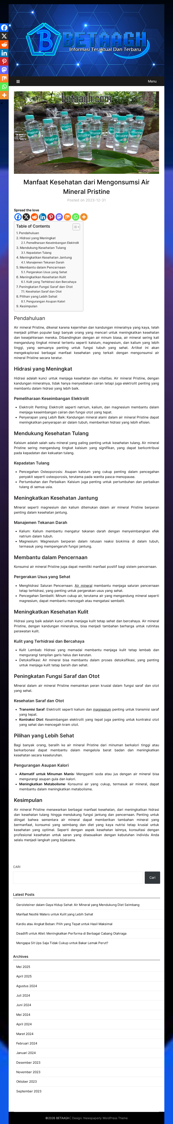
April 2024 (24, 1024)
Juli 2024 (23, 995)
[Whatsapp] (75, 217)
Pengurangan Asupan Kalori (45, 301)
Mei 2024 (23, 1015)
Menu (152, 81)
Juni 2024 (23, 1005)
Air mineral (83, 585)
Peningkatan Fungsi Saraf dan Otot (46, 287)
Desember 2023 (28, 1063)
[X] (26, 217)
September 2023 (29, 1091)
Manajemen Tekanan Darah (45, 262)
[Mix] (67, 217)
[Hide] (1, 103)
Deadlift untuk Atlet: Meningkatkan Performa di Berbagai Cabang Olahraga (71, 933)
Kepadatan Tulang (38, 252)
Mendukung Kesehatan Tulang (43, 248)
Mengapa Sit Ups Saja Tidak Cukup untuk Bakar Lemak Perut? (62, 943)
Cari (16, 867)
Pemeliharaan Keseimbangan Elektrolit (52, 242)
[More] (84, 217)
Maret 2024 (25, 1034)
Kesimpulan (28, 306)
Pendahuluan (29, 233)
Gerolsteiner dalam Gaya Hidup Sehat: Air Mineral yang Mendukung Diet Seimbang (77, 905)
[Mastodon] (59, 217)
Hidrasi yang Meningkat (38, 238)
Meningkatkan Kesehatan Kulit (43, 277)
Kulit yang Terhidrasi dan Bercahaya (51, 281)
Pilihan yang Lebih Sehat (38, 296)
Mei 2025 (23, 967)
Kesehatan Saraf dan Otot (44, 291)
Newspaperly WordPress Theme (105, 1118)
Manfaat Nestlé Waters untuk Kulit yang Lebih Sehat (54, 914)
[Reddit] (34, 217)
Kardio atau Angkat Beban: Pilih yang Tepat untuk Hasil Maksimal (64, 924)
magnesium (102, 709)
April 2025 (24, 976)
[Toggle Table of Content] (74, 227)
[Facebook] (18, 217)
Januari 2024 (26, 1053)
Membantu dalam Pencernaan (42, 267)
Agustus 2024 (26, 986)
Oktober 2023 (26, 1081)
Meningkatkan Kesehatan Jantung (46, 257)
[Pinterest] (51, 217)
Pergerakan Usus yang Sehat (46, 272)
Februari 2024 (26, 1043)
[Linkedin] (42, 217)
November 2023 (28, 1072)
